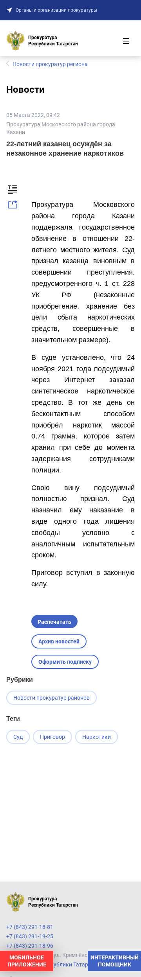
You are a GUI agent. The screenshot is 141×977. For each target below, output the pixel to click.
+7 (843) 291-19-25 (29, 936)
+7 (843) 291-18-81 (29, 927)
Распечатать (54, 622)
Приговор (52, 737)
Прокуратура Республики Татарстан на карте (64, 964)
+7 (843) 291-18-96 (29, 946)
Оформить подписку (65, 662)
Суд (18, 737)
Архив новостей (59, 641)
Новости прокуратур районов (51, 698)
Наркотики (96, 737)
